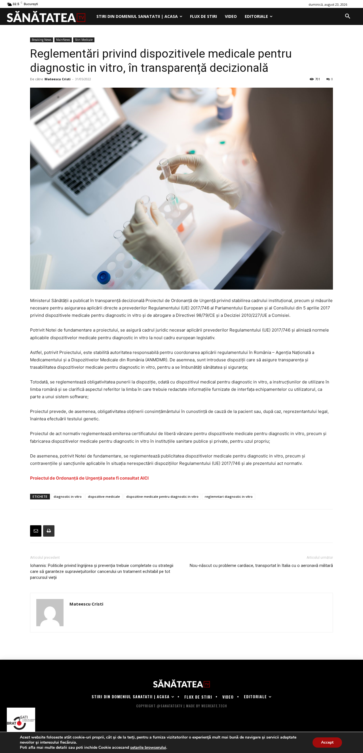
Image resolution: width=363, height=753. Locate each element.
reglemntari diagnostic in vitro (229, 496)
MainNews (63, 40)
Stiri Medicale (84, 40)
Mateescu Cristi (58, 79)
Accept (327, 742)
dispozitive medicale (104, 496)
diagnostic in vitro (68, 496)
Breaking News (41, 40)
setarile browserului (148, 747)
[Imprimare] (48, 531)
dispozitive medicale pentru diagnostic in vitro (162, 496)
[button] (347, 16)
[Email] (35, 531)
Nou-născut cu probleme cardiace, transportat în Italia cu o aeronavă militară (261, 565)
